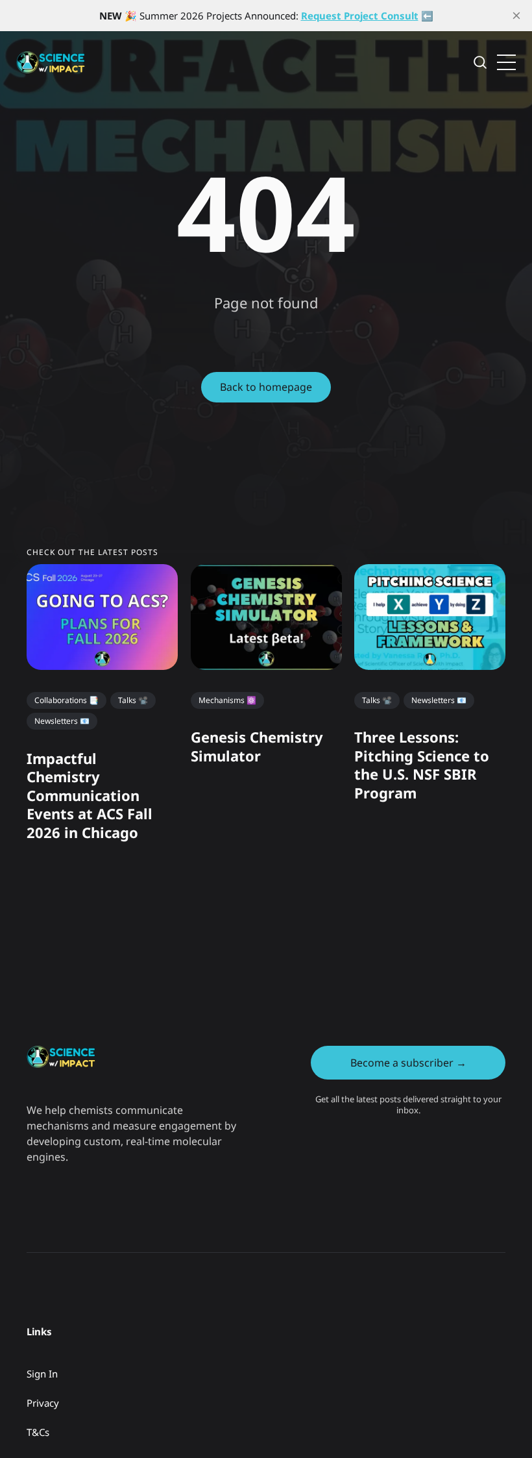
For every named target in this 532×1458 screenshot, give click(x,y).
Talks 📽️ (133, 700)
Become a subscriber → (408, 1063)
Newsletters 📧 (62, 720)
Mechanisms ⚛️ (227, 700)
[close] (516, 15)
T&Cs (38, 1432)
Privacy (43, 1402)
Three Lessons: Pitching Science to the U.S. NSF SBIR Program (421, 765)
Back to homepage (266, 387)
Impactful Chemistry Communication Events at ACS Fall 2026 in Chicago (89, 795)
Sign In (42, 1373)
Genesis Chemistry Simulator (257, 747)
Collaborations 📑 (66, 700)
